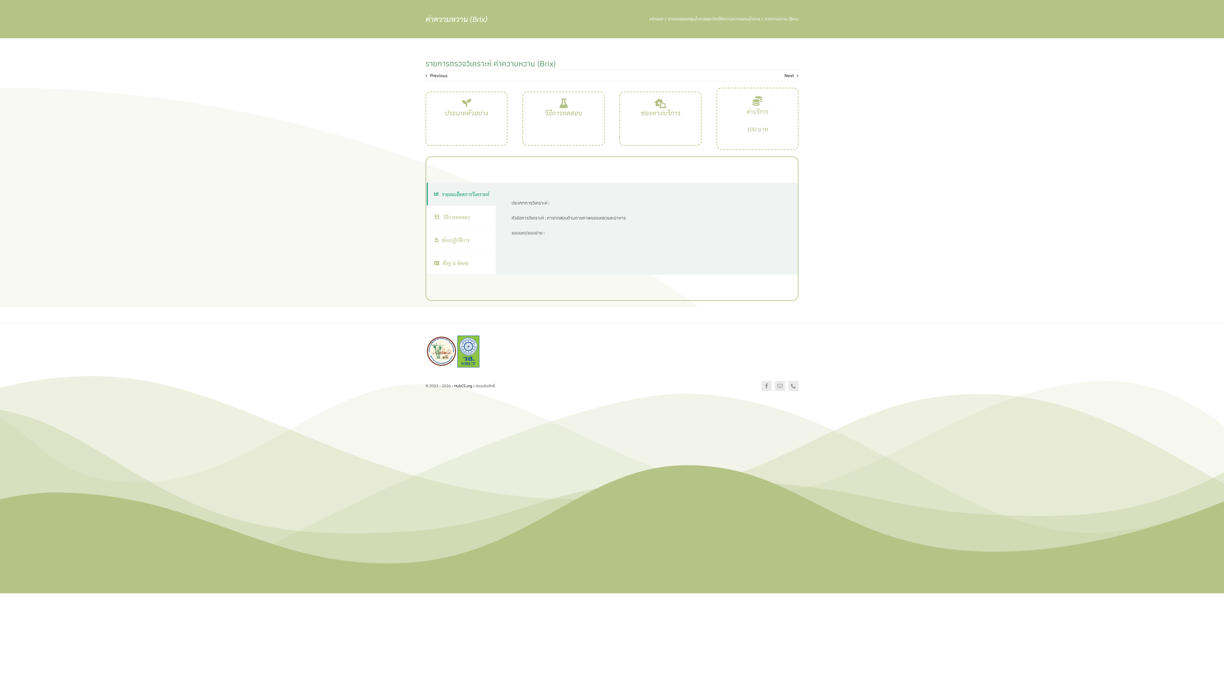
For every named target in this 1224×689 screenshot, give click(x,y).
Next (789, 75)
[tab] (461, 194)
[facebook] (766, 386)
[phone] (793, 386)
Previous (439, 75)
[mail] (780, 386)
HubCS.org (463, 385)
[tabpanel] (646, 228)
